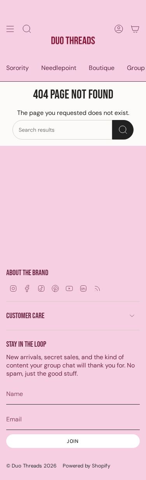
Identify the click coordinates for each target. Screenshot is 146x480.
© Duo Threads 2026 (31, 465)
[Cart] (135, 29)
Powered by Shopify (86, 465)
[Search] (123, 130)
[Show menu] (10, 29)
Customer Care (25, 316)
